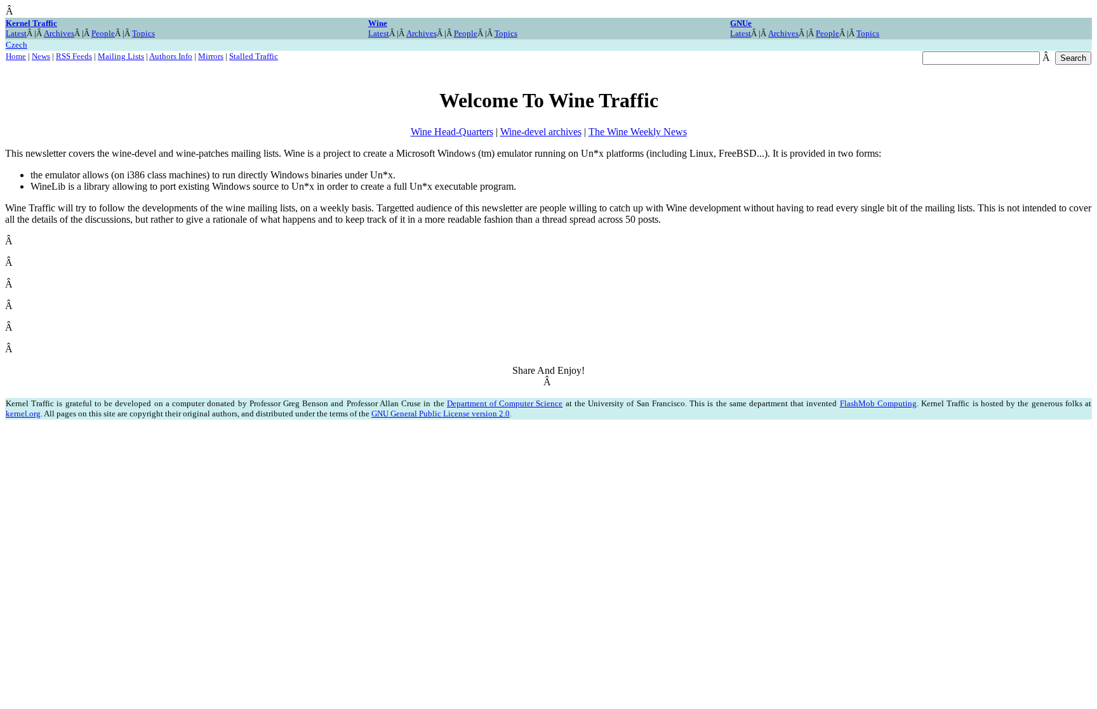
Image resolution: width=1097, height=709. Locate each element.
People (103, 33)
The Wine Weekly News (637, 131)
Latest (16, 33)
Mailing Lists (121, 56)
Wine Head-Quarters (452, 131)
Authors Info (170, 56)
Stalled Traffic (253, 56)
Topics (143, 33)
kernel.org (23, 413)
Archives (59, 33)
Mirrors (210, 56)
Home (16, 56)
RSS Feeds (74, 56)
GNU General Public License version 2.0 (440, 413)
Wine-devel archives (541, 131)
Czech (16, 45)
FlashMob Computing (878, 403)
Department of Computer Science (505, 403)
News (41, 56)
